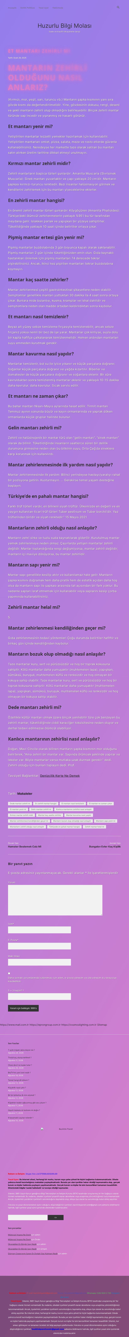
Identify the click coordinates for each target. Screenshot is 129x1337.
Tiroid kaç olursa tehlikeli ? (19, 1057)
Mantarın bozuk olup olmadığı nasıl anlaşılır (72, 821)
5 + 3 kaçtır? (16, 990)
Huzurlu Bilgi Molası (65, 25)
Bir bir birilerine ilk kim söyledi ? (21, 1095)
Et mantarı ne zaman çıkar (100, 803)
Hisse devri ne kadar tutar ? (20, 1065)
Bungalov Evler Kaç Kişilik (105, 846)
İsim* (11, 924)
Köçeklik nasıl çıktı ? (17, 1087)
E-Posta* (13, 940)
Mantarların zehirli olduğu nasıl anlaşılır (27, 827)
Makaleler (24, 793)
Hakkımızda (58, 8)
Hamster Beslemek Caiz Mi (24, 846)
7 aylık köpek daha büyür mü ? (21, 1050)
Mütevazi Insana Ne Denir (19, 1235)
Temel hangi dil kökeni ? (18, 1080)
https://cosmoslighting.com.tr (78, 1024)
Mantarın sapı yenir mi (105, 821)
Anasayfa (12, 8)
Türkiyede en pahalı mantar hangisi (64, 827)
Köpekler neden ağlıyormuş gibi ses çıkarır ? (27, 1102)
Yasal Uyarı (44, 8)
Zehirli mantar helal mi (94, 827)
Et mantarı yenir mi (18, 809)
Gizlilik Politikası (27, 8)
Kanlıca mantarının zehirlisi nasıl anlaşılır (74, 809)
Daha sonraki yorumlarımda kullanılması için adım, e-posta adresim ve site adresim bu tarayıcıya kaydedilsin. (62, 979)
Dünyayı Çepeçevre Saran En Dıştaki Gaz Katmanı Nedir (33, 1253)
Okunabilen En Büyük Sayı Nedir (22, 1244)
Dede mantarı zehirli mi (20, 803)
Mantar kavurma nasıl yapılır (78, 815)
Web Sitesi (14, 956)
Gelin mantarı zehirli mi (41, 809)
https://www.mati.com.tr (14, 1024)
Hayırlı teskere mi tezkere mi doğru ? (24, 1110)
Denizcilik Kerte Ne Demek (60, 776)
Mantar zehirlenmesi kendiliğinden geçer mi (29, 821)
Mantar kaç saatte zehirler (49, 815)
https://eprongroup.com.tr (45, 1024)
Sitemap (102, 1024)
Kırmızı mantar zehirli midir (21, 815)
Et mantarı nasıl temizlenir (73, 803)
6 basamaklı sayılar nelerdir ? (20, 1118)
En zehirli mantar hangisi (45, 803)
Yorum (11, 882)
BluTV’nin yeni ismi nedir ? (19, 1072)
